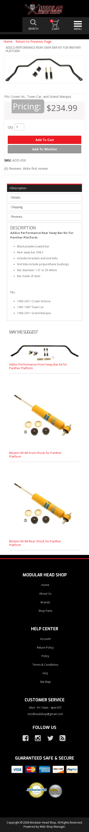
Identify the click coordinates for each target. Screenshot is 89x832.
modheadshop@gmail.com (45, 714)
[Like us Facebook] (23, 738)
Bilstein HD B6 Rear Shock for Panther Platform (35, 543)
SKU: (8, 160)
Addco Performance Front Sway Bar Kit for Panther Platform (38, 366)
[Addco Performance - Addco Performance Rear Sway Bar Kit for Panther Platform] (44, 70)
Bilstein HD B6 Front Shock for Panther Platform (35, 454)
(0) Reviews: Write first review (26, 168)
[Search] (33, 24)
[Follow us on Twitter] (48, 738)
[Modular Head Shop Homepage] (44, 8)
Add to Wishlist (44, 149)
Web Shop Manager (52, 827)
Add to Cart (44, 140)
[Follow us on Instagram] (36, 738)
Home (8, 41)
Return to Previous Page (34, 41)
